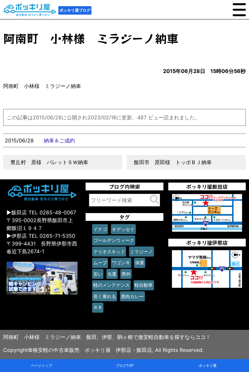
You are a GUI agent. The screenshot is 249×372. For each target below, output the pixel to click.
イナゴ (100, 229)
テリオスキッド (109, 251)
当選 (111, 274)
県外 (126, 274)
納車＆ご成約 (59, 140)
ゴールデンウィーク (113, 240)
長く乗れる (104, 296)
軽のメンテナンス (111, 285)
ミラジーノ (141, 251)
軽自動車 (144, 285)
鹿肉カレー (132, 296)
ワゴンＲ (121, 262)
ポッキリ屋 (208, 365)
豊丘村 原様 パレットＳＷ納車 (49, 162)
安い (97, 274)
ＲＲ (97, 307)
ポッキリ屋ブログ (74, 10)
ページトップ (41, 365)
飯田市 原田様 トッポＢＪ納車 (173, 162)
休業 (139, 262)
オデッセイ (123, 229)
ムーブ (100, 262)
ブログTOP (125, 365)
